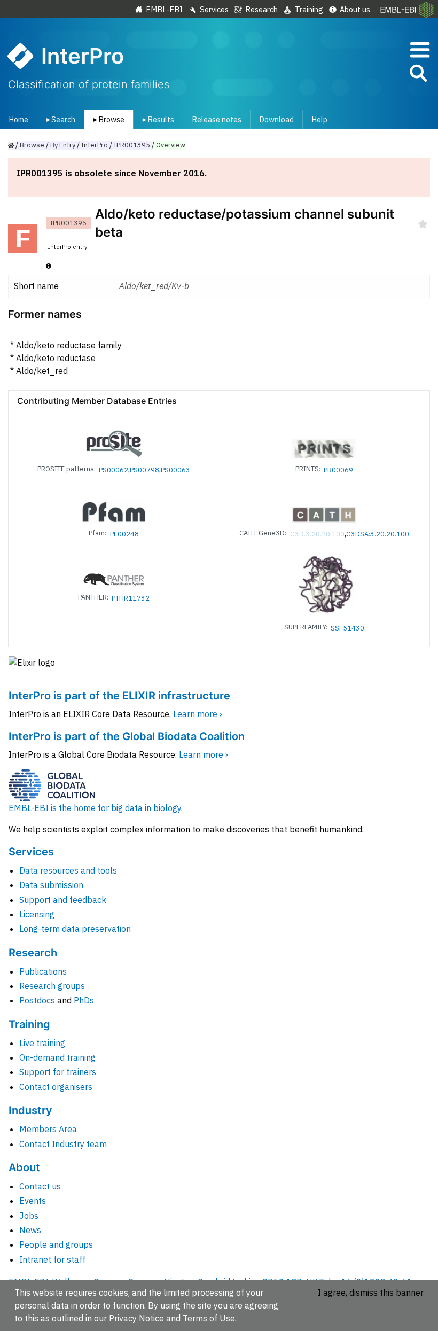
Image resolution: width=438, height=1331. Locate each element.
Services (214, 9)
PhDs (84, 1000)
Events (32, 1200)
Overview (170, 145)
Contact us (40, 1186)
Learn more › (197, 714)
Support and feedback (62, 899)
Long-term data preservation (75, 928)
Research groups (52, 985)
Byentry (62, 145)
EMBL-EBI (164, 9)
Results (156, 119)
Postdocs (37, 1000)
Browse (106, 119)
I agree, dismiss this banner (371, 1292)
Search (58, 119)
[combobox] (370, 73)
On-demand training (57, 1057)
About (24, 1167)
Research (261, 9)
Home (18, 119)
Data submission (51, 884)
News (30, 1230)
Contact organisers (55, 1086)
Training (309, 9)
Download (276, 119)
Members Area (48, 1129)
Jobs (28, 1215)
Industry (30, 1110)
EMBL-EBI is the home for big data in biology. (96, 808)
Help (319, 119)
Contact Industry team (63, 1144)
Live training (42, 1043)
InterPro (94, 145)
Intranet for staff (52, 1259)
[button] (417, 75)
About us (355, 9)
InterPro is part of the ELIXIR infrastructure (119, 695)
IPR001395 (132, 145)
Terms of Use (209, 1318)
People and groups (56, 1244)
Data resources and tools (68, 870)
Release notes (216, 119)
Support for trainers (57, 1072)
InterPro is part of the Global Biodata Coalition (127, 736)
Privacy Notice (136, 1318)
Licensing (36, 914)
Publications (43, 971)
